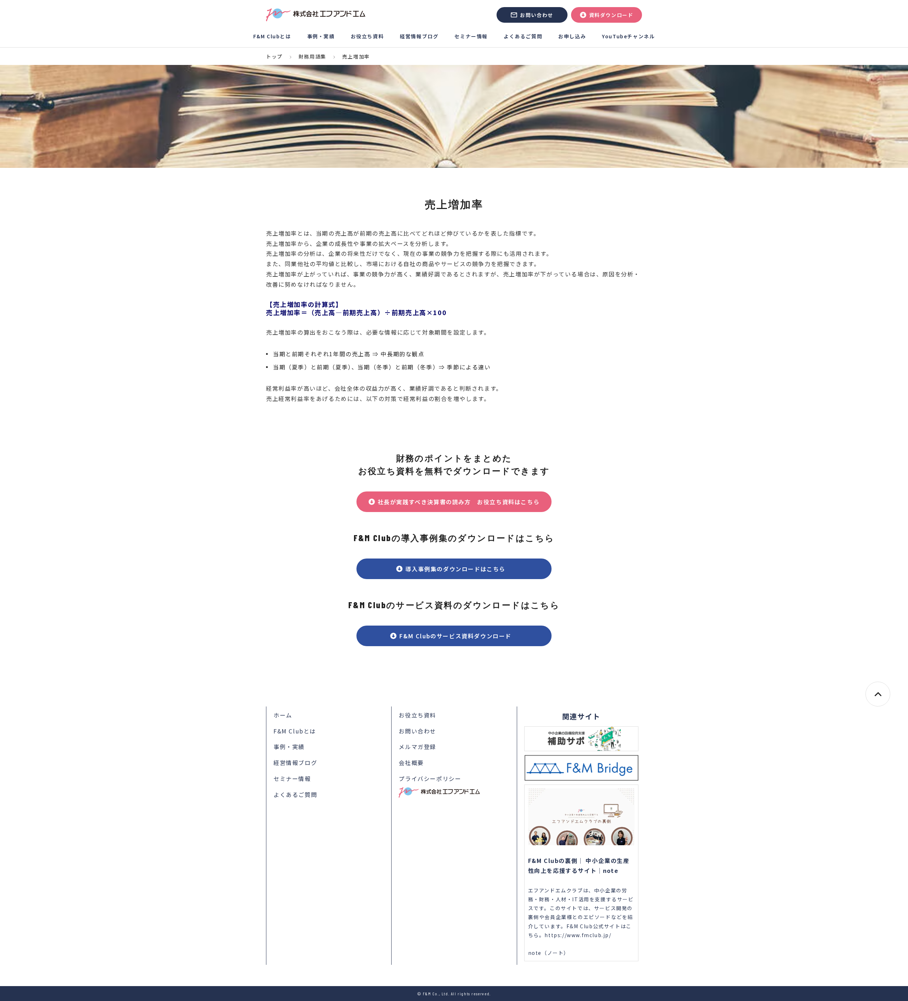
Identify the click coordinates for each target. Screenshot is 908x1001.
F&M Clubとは (272, 36)
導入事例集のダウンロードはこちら (458, 569)
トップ (274, 56)
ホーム (282, 715)
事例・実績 (321, 36)
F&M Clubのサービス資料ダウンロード (458, 636)
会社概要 (411, 762)
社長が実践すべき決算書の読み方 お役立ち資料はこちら (459, 501)
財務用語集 (312, 56)
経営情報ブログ (419, 36)
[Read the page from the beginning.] (877, 694)
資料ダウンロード (611, 14)
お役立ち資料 (367, 36)
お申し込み (572, 36)
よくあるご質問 (523, 36)
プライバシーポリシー (430, 778)
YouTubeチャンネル (628, 36)
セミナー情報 (471, 36)
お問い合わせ (536, 14)
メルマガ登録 (417, 746)
